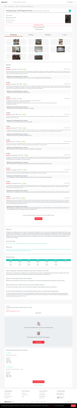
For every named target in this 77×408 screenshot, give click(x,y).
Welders (45, 243)
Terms (32, 401)
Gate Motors (34, 243)
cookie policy (52, 405)
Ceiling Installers (19, 243)
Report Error (38, 313)
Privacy (37, 401)
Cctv (15, 243)
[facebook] (65, 402)
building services (25, 249)
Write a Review (39, 29)
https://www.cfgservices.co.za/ (13, 311)
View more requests (38, 385)
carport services (57, 249)
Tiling (42, 243)
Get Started (38, 342)
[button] (75, 2)
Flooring (29, 243)
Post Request (70, 2)
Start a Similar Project (38, 381)
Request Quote (42, 396)
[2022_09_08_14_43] (38, 42)
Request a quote (39, 24)
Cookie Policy (43, 401)
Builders (17, 6)
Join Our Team (25, 394)
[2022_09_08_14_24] (16, 42)
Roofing (39, 243)
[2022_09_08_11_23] (16, 49)
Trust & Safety (42, 394)
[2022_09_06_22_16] (38, 49)
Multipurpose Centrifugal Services (26, 6)
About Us (24, 393)
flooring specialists (50, 249)
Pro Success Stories (8, 396)
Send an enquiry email (39, 27)
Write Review (38, 218)
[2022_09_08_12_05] (61, 42)
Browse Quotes (8, 393)
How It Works (42, 393)
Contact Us (41, 398)
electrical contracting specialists (12, 250)
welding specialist (42, 249)
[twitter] (68, 402)
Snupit (6, 6)
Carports (11, 243)
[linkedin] (71, 402)
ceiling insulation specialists (25, 250)
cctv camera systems (33, 249)
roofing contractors (10, 249)
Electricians (25, 243)
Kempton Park (11, 6)
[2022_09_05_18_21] (61, 49)
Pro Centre (7, 398)
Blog (23, 396)
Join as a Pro (7, 394)
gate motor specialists (65, 249)
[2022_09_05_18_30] (38, 57)
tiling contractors (17, 249)
